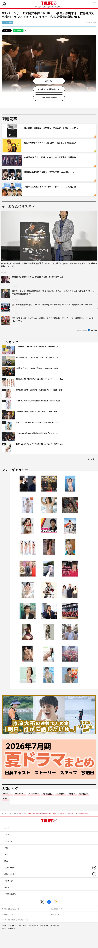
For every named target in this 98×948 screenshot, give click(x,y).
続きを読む (49, 81)
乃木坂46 (61, 794)
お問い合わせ (55, 914)
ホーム (4, 813)
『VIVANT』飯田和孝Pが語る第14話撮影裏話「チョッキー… (37, 433)
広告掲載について (7, 914)
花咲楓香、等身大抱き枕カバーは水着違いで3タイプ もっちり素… (39, 379)
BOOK (6, 887)
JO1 (6, 799)
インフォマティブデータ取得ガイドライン (15, 920)
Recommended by (82, 330)
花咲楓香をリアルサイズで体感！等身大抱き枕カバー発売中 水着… (39, 390)
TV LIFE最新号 (10, 894)
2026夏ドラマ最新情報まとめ (49, 89)
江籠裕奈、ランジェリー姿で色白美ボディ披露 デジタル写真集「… (39, 401)
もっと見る (92, 459)
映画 (6, 861)
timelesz (7, 794)
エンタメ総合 (12, 813)
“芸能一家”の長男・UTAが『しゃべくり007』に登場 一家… (37, 411)
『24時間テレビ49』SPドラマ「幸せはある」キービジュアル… (38, 346)
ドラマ (6, 835)
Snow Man (34, 794)
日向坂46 (84, 794)
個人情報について (56, 909)
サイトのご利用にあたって (10, 909)
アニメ (6, 848)
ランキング (8, 881)
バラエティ (8, 841)
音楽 (6, 854)
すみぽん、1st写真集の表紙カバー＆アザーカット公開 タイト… (38, 422)
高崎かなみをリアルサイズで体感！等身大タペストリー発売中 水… (39, 444)
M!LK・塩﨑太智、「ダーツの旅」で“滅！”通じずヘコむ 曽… (38, 357)
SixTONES (20, 794)
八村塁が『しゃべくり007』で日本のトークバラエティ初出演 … (39, 368)
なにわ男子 (48, 794)
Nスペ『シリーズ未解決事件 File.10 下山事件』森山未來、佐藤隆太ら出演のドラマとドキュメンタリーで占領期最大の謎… (54, 813)
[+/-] (94, 867)
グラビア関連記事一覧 (49, 98)
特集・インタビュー (11, 874)
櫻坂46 (72, 794)
